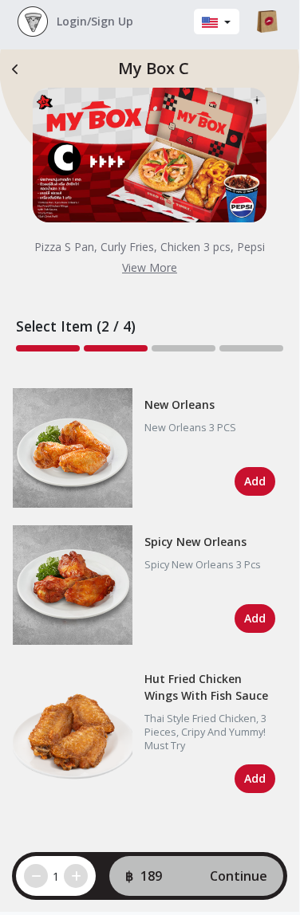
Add (255, 481)
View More (149, 267)
